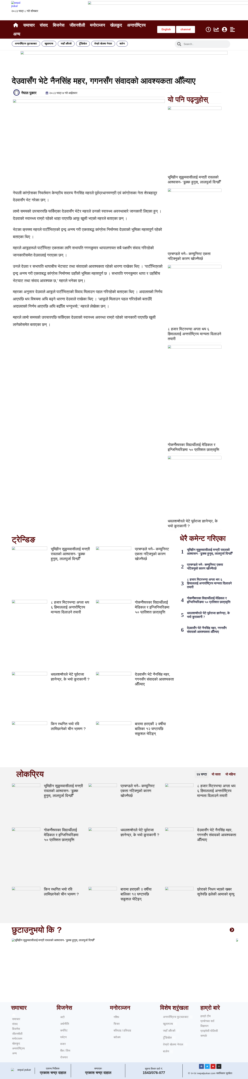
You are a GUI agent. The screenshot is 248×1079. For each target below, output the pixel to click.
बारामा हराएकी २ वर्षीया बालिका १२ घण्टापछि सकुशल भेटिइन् (150, 729)
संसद (44, 25)
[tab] (202, 774)
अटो (62, 1017)
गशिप (116, 1017)
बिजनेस (58, 25)
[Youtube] (213, 1066)
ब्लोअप (117, 1037)
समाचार (29, 25)
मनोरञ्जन (97, 25)
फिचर (117, 1023)
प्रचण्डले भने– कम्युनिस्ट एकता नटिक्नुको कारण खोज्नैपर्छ (152, 554)
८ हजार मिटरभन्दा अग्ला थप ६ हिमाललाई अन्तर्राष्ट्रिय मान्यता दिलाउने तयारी (194, 334)
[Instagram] (218, 1066)
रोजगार (64, 1057)
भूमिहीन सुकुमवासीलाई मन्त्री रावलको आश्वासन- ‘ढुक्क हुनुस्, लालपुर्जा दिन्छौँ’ (70, 554)
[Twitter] (207, 1066)
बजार (63, 1043)
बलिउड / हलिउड (122, 1030)
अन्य (16, 34)
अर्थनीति (64, 1023)
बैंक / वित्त (65, 1050)
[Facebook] (201, 1066)
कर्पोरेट (64, 1030)
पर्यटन (63, 1037)
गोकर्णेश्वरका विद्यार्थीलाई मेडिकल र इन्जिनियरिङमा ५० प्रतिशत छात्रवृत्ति (152, 607)
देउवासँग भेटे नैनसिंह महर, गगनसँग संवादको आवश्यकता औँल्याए (154, 679)
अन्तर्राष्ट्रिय (136, 25)
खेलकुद (116, 25)
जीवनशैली (77, 25)
